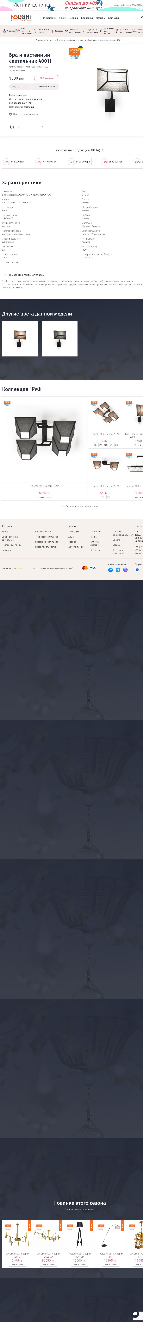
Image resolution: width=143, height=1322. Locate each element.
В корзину (48, 78)
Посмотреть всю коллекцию (82, 506)
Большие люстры (43, 532)
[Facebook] (110, 570)
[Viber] (125, 570)
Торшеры (6, 550)
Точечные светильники (46, 537)
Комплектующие (76, 547)
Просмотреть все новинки (79, 1209)
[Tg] (118, 570)
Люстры (6, 532)
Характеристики (18, 95)
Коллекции (87, 18)
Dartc (19, 568)
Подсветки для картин (46, 547)
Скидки (93, 537)
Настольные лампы (11, 545)
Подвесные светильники (47, 542)
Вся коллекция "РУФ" (21, 103)
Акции (62, 18)
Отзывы (100, 18)
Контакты (113, 18)
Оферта (116, 540)
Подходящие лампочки (21, 107)
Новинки (73, 18)
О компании (49, 18)
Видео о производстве (25, 114)
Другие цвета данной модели (25, 99)
